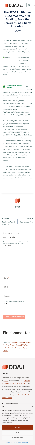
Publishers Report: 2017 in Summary (8, 222)
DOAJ (17, 207)
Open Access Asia (26, 220)
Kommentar (7, 245)
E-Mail (6, 287)
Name (6, 278)
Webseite (7, 296)
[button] (32, 407)
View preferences (17, 438)
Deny (17, 432)
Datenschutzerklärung (22, 442)
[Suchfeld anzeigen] (29, 5)
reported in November (13, 40)
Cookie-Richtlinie (10, 442)
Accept (17, 427)
